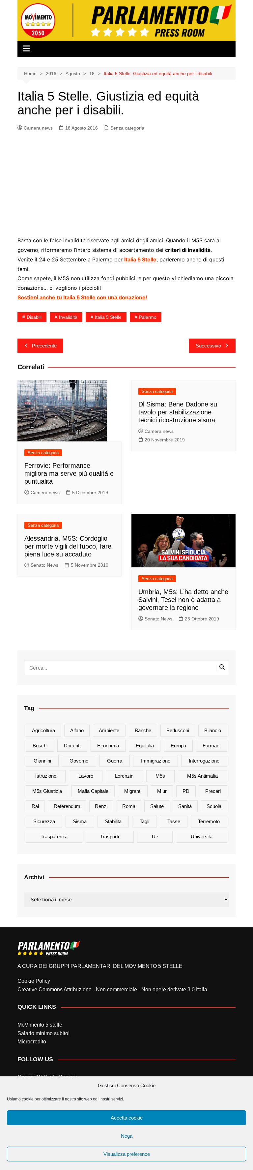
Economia (108, 745)
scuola (214, 806)
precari (213, 791)
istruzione (45, 776)
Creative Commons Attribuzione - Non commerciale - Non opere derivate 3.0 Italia (112, 989)
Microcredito (31, 1041)
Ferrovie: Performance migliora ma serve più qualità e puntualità (69, 473)
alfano (77, 730)
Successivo (208, 345)
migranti (132, 791)
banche (143, 730)
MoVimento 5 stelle (39, 1025)
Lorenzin (124, 776)
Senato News (44, 565)
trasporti (109, 836)
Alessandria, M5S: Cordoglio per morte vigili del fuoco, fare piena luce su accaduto (67, 546)
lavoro (85, 776)
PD (186, 791)
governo (79, 761)
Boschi (40, 745)
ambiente (109, 730)
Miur (162, 791)
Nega (126, 1136)
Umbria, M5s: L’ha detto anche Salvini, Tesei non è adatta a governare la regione (183, 599)
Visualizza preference (126, 1154)
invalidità (68, 317)
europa (178, 745)
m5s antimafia (202, 776)
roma (128, 806)
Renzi (101, 806)
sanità (185, 806)
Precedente (44, 345)
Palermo (147, 317)
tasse (173, 821)
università (201, 836)
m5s (160, 776)
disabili (34, 317)
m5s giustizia (47, 791)
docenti (72, 745)
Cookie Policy (33, 981)
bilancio (212, 730)
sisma (80, 821)
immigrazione (155, 761)
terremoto (209, 821)
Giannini (42, 761)
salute (157, 806)
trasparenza (54, 836)
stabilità (113, 821)
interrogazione (204, 761)
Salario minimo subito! (43, 1033)
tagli (144, 821)
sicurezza (44, 821)
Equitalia (145, 745)
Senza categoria (127, 128)
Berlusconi (177, 730)
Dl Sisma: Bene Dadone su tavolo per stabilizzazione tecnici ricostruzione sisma (177, 412)
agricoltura (43, 730)
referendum (67, 806)
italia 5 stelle (108, 317)
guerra (114, 761)
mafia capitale (93, 791)
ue (155, 836)
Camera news (38, 128)
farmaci (211, 745)
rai (35, 806)
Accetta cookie (127, 1118)
